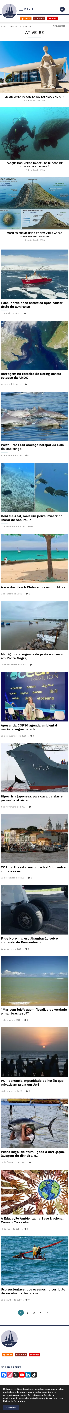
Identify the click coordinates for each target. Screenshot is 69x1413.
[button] (62, 9)
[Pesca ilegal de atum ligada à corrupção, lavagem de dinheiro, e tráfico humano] (34, 1123)
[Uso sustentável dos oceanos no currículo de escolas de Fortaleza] (34, 1261)
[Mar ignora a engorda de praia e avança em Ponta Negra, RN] (34, 626)
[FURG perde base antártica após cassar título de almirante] (34, 274)
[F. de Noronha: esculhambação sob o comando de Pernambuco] (34, 910)
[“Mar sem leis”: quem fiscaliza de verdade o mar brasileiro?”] (34, 981)
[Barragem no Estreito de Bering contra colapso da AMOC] (34, 345)
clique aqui (41, 1398)
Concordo (11, 1407)
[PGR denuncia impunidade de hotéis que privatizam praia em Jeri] (34, 1052)
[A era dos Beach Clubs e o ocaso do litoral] (34, 558)
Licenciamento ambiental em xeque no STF (34, 96)
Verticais (14, 26)
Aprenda (25, 18)
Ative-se (39, 18)
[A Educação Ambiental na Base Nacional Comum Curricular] (34, 1192)
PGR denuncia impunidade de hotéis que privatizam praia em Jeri (32, 1082)
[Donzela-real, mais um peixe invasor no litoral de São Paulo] (34, 487)
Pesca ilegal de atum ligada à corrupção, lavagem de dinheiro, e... (33, 1154)
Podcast (52, 18)
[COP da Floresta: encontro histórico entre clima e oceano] (34, 839)
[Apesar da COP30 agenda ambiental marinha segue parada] (34, 696)
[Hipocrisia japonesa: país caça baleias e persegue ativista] (34, 767)
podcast (34, 1354)
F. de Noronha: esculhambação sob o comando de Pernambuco (29, 940)
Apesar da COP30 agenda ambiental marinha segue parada (29, 727)
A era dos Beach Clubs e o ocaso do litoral (33, 587)
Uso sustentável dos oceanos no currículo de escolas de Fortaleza (33, 1291)
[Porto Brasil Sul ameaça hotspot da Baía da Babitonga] (34, 416)
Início (3, 26)
